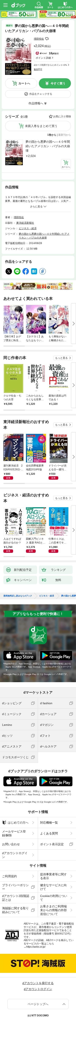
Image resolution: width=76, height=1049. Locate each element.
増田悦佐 (39, 38)
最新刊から (64, 135)
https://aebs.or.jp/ (35, 946)
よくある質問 (49, 833)
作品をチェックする (40, 93)
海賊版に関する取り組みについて (15, 910)
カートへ (24, 83)
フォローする (47, 39)
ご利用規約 (9, 876)
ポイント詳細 (43, 57)
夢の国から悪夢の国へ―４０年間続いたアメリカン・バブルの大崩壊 (48, 146)
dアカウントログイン (14, 855)
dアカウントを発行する (38, 983)
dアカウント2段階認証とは (15, 897)
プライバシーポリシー (15, 887)
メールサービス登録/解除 (14, 833)
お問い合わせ (11, 844)
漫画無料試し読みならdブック (17, 596)
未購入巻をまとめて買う (41, 126)
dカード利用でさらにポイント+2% (50, 65)
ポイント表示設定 (52, 844)
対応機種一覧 (49, 822)
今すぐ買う (58, 83)
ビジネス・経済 (28, 228)
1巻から (51, 135)
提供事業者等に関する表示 (53, 876)
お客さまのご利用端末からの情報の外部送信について (53, 910)
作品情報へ (35, 103)
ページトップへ (38, 1004)
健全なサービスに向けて (53, 887)
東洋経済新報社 (25, 222)
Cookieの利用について (53, 897)
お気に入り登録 (62, 116)
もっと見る (61, 357)
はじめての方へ (18, 822)
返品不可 (38, 69)
